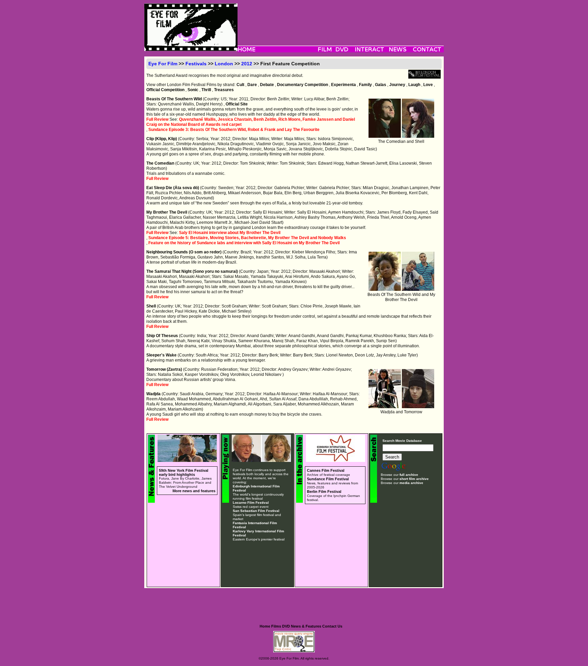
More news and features (194, 491)
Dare (252, 84)
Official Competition (165, 89)
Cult (240, 84)
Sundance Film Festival (328, 479)
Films (276, 626)
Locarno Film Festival (251, 502)
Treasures (224, 89)
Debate (267, 84)
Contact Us (332, 626)
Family (365, 84)
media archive (411, 483)
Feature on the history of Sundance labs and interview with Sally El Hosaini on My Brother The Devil (244, 242)
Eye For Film (162, 63)
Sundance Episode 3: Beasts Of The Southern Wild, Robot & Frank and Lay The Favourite (234, 129)
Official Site (237, 104)
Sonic (192, 89)
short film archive (414, 479)
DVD (286, 626)
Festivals (196, 63)
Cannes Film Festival (325, 470)
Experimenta (343, 84)
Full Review (157, 119)
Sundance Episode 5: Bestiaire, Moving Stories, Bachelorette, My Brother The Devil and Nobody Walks (247, 237)
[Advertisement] (340, 18)
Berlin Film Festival (324, 491)
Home (265, 626)
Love (428, 84)
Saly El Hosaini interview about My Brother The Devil (229, 232)
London (224, 63)
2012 (246, 63)
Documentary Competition (302, 84)
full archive (408, 475)
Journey (397, 84)
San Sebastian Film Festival (256, 511)
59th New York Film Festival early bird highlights (183, 472)
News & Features (306, 626)
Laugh (414, 84)
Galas (380, 84)
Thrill (206, 89)
